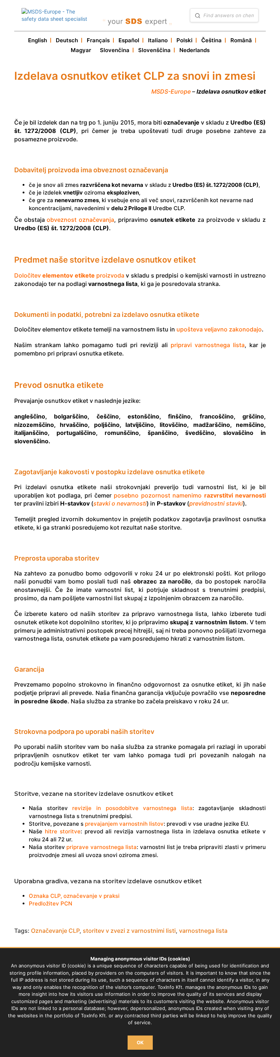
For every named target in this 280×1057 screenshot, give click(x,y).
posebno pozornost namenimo (190, 495)
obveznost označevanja (80, 219)
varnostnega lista (203, 930)
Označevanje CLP (55, 930)
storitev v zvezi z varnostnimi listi (129, 930)
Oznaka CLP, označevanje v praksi (74, 895)
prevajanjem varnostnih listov (124, 823)
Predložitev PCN (50, 903)
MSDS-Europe (171, 91)
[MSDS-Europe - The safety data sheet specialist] (56, 15)
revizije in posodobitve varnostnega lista (132, 808)
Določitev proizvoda (69, 275)
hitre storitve (63, 831)
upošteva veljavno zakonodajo (219, 329)
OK (140, 1042)
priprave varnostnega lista (101, 847)
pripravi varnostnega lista (208, 345)
